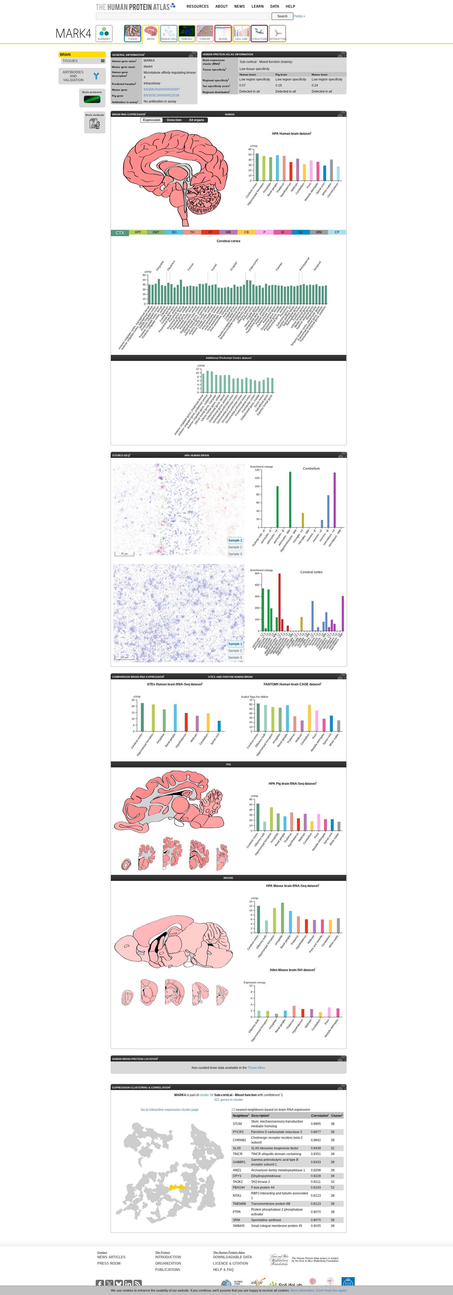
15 (233, 1110)
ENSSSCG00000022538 (161, 95)
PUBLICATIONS (167, 1270)
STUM (237, 1124)
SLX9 (237, 1148)
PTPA (237, 1212)
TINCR (237, 1154)
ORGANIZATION (168, 1263)
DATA (274, 6)
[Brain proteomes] (92, 100)
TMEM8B (239, 1204)
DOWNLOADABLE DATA (232, 1257)
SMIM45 (239, 1226)
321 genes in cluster (228, 1100)
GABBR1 (239, 1162)
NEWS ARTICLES (111, 1257)
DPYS (237, 1176)
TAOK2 (238, 1182)
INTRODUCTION (168, 1257)
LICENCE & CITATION (230, 1263)
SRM (236, 1220)
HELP (290, 6)
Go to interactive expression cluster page (170, 1110)
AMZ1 (237, 1170)
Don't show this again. (331, 1290)
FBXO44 (239, 1187)
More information (302, 1290)
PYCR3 (238, 1132)
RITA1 (237, 1196)
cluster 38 (206, 1095)
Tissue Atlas (256, 1068)
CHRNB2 (239, 1140)
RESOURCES (198, 6)
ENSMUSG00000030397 (162, 89)
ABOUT (221, 6)
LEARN (258, 6)
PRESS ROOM (109, 1263)
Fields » (299, 16)
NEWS (239, 6)
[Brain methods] (94, 124)
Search (282, 16)
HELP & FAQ (223, 1270)
